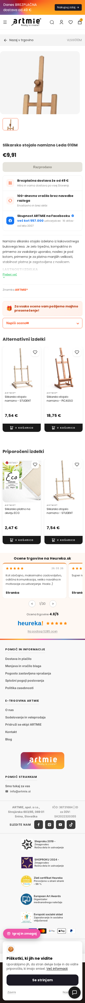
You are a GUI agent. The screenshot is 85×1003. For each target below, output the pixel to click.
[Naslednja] (52, 603)
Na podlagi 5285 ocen (43, 631)
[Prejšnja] (32, 603)
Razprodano (42, 167)
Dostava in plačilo (18, 659)
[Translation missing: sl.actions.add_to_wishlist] (35, 352)
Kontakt (11, 732)
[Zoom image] (40, 104)
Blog (8, 739)
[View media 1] (10, 124)
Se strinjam (42, 980)
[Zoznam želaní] (70, 22)
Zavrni (11, 992)
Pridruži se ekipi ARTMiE (23, 724)
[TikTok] (71, 824)
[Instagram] (49, 824)
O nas (9, 710)
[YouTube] (60, 824)
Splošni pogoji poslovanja (24, 680)
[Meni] (5, 22)
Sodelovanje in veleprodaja (25, 717)
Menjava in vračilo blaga (23, 666)
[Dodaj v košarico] (22, 428)
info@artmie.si (20, 791)
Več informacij (57, 969)
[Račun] (61, 22)
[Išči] (52, 22)
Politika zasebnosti (19, 688)
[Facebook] (38, 824)
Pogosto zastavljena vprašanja (28, 673)
